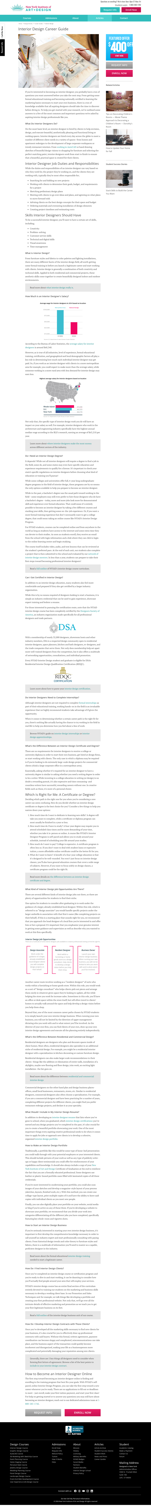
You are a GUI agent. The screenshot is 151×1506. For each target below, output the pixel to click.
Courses (27, 18)
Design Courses (19, 1444)
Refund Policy (57, 1454)
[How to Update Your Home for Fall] (119, 137)
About (75, 18)
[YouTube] (83, 1491)
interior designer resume (63, 1117)
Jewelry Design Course (19, 1468)
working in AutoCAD (66, 147)
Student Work (99, 1454)
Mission (76, 1448)
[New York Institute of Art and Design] (30, 7)
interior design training (79, 1256)
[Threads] (79, 1491)
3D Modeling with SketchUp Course (24, 1456)
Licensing (77, 1454)
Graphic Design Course (19, 1451)
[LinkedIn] (92, 1491)
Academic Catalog (126, 1448)
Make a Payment (125, 1451)
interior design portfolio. (46, 1138)
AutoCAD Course (16, 1454)
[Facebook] (75, 1491)
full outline (42, 568)
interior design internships (66, 733)
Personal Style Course (18, 1465)
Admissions (51, 18)
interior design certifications (79, 1120)
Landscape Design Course (20, 1476)
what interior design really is (59, 287)
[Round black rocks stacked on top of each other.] (119, 179)
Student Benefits (79, 1468)
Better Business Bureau (74, 1431)
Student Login (121, 5)
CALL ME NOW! (2, 31)
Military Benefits (79, 1456)
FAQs (54, 1462)
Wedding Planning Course (20, 1471)
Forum (121, 1456)
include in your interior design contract (48, 1365)
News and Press (100, 1456)
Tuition (54, 1456)
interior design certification (77, 688)
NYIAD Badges (78, 1459)
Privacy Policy (78, 1473)
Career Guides (100, 1459)
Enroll (131, 9)
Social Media (78, 1462)
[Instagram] (87, 1491)
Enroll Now (82, 1412)
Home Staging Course (18, 1462)
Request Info (110, 9)
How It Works (57, 1459)
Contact (124, 18)
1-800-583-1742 (135, 4)
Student (124, 1444)
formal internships (87, 702)
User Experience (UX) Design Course (24, 1482)
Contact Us (123, 1454)
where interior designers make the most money (69, 443)
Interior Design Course (19, 1448)
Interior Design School (82, 1471)
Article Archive (100, 1448)
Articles (100, 18)
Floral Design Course (18, 1473)
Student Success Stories (103, 1451)
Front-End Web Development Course (24, 1479)
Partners (76, 1465)
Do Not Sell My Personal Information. (75, 1499)
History (76, 1451)
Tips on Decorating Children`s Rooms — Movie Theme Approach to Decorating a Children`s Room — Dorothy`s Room (119, 120)
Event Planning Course (19, 1459)
